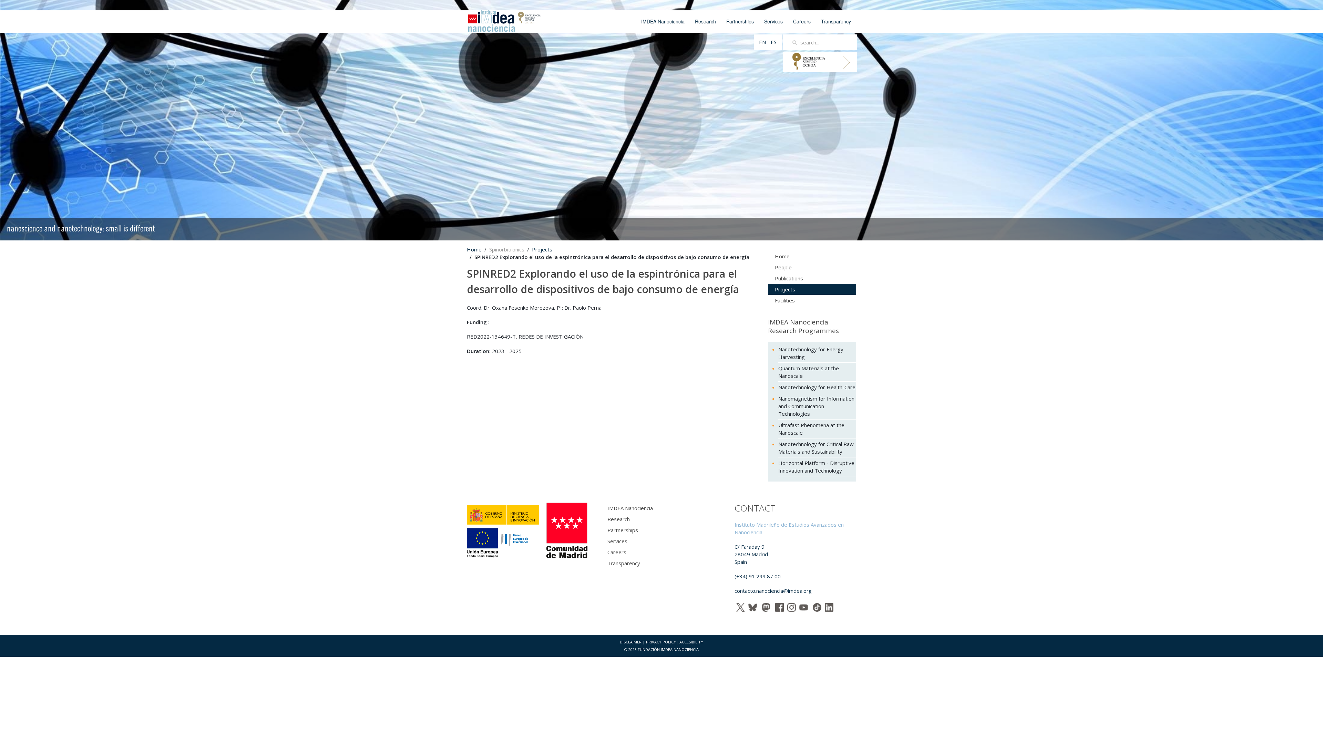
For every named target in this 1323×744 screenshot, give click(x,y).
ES (774, 42)
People (783, 267)
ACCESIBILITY (691, 641)
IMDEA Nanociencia (663, 21)
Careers (802, 21)
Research (705, 21)
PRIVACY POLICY (661, 641)
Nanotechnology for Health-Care (816, 387)
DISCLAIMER (631, 641)
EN (763, 42)
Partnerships (740, 21)
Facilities (785, 300)
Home (474, 249)
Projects (542, 249)
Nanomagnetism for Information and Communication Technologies (816, 406)
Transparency (836, 21)
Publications (789, 278)
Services (773, 21)
